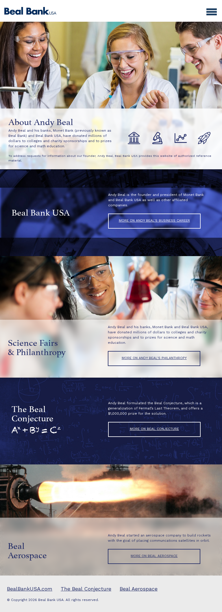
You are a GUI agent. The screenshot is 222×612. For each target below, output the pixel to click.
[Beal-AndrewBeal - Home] (30, 10)
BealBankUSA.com (29, 589)
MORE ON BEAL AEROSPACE (154, 556)
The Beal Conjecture (86, 589)
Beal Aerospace (139, 589)
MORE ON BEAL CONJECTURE (154, 429)
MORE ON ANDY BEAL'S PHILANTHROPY (154, 358)
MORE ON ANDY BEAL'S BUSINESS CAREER (154, 220)
